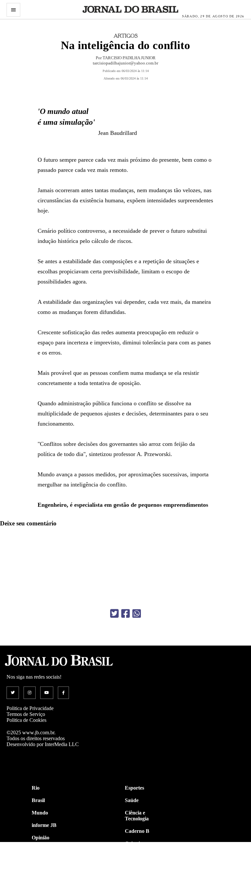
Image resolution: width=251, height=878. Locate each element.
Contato (41, 875)
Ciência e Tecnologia (137, 815)
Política (40, 850)
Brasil (38, 800)
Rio (36, 788)
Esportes (134, 788)
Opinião (40, 837)
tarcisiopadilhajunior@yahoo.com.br (125, 63)
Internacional (46, 862)
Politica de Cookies (26, 720)
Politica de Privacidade (30, 708)
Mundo (40, 812)
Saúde (132, 800)
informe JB (44, 825)
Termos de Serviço (26, 714)
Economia (136, 856)
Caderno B (137, 831)
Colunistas (136, 843)
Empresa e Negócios (136, 871)
